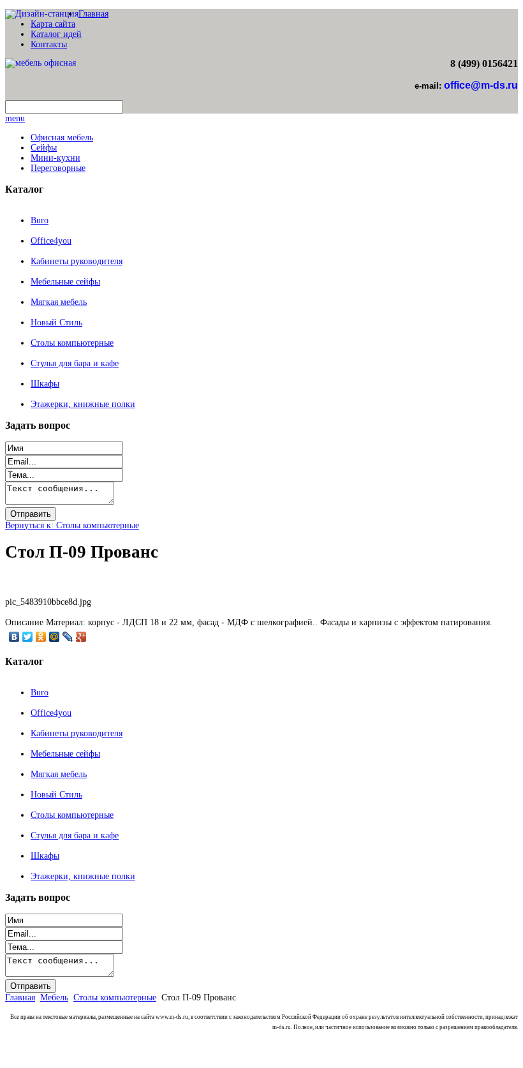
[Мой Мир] (54, 636)
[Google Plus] (81, 636)
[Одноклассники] (41, 636)
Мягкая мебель (59, 302)
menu (15, 118)
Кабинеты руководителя (76, 261)
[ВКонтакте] (14, 636)
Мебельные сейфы (65, 281)
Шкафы (45, 384)
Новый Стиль (56, 322)
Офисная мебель (62, 137)
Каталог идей (56, 34)
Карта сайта (53, 24)
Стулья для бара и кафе (75, 363)
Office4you (51, 241)
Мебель (54, 997)
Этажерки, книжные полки (83, 404)
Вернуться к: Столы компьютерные (72, 525)
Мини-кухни (55, 158)
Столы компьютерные (72, 343)
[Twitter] (27, 636)
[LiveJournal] (68, 636)
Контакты (49, 44)
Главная (93, 14)
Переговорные (58, 168)
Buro (39, 220)
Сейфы (44, 147)
